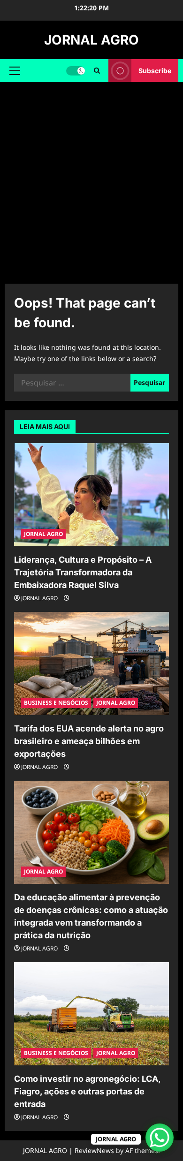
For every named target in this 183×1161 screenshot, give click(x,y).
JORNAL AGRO (91, 40)
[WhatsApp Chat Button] (159, 1137)
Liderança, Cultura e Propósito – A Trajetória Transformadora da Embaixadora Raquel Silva (83, 572)
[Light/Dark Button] (75, 70)
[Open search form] (97, 70)
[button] (15, 71)
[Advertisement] (91, 178)
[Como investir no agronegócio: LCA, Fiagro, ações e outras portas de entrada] (91, 1013)
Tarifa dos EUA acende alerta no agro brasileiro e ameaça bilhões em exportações (89, 741)
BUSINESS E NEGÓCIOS (56, 703)
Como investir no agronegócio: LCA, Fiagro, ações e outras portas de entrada (87, 1091)
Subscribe (154, 71)
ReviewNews (94, 1150)
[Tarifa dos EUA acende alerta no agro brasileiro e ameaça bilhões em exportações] (91, 663)
